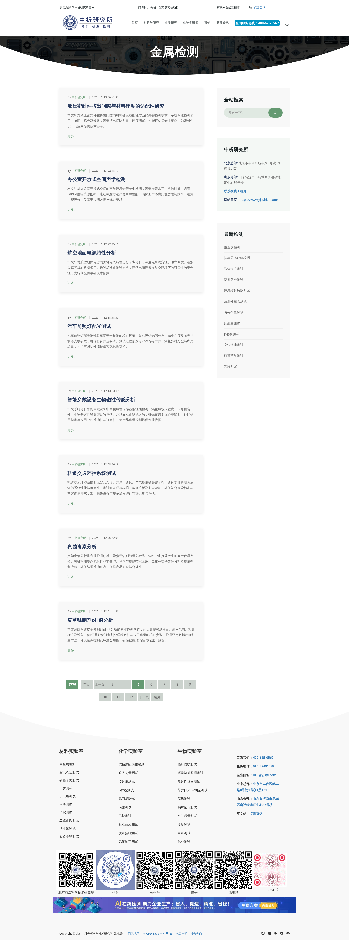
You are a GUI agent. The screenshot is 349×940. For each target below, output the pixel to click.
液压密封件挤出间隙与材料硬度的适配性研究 (115, 106)
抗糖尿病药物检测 (237, 258)
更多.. (71, 136)
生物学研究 (190, 22)
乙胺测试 (230, 366)
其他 (207, 22)
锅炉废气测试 (187, 807)
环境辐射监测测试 (237, 290)
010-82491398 (263, 766)
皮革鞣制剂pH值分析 (90, 620)
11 (118, 697)
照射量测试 (232, 323)
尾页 (157, 697)
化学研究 (171, 22)
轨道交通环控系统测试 (91, 473)
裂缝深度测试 (233, 269)
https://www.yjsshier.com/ (258, 199)
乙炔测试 (125, 815)
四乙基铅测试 (69, 836)
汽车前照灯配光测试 (89, 326)
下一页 (144, 697)
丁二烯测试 (67, 796)
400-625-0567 (263, 757)
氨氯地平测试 (128, 841)
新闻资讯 (223, 22)
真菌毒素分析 (82, 546)
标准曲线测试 (128, 824)
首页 (135, 22)
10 (105, 697)
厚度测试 (184, 824)
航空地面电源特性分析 (91, 253)
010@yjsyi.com (264, 775)
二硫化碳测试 (69, 820)
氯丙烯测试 (127, 798)
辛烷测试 (65, 812)
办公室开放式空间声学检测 (96, 179)
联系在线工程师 (235, 191)
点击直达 (256, 813)
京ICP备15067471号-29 (158, 933)
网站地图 (134, 933)
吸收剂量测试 (233, 312)
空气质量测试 (187, 815)
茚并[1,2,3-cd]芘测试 (192, 790)
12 (131, 697)
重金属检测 (232, 247)
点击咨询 (259, 7)
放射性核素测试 (235, 301)
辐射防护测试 (233, 279)
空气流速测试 (233, 345)
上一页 (99, 684)
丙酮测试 (125, 807)
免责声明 (180, 933)
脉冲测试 (184, 841)
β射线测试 (231, 334)
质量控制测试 (128, 833)
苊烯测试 (184, 798)
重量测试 (184, 833)
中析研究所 (79, 97)
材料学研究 (151, 22)
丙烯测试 (65, 804)
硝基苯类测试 (233, 355)
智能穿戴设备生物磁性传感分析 (101, 399)
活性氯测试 (67, 828)
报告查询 (194, 933)
